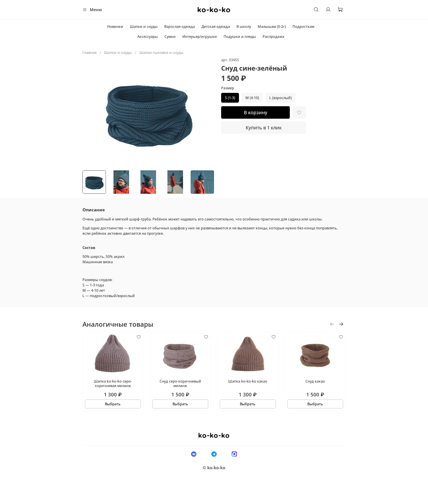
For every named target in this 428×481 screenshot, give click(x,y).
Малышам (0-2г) (272, 26)
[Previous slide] (89, 112)
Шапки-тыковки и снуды (161, 52)
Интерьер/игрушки (199, 36)
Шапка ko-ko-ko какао (247, 381)
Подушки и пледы (240, 36)
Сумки (170, 36)
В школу (244, 26)
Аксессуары (147, 36)
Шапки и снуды (144, 26)
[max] (234, 454)
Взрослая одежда (179, 26)
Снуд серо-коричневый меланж (180, 383)
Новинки (115, 26)
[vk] (193, 454)
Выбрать (113, 404)
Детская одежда (216, 26)
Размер (227, 88)
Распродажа (273, 36)
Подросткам (303, 26)
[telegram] (214, 454)
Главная (89, 52)
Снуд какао (315, 381)
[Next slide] (207, 112)
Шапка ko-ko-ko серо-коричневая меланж (113, 383)
